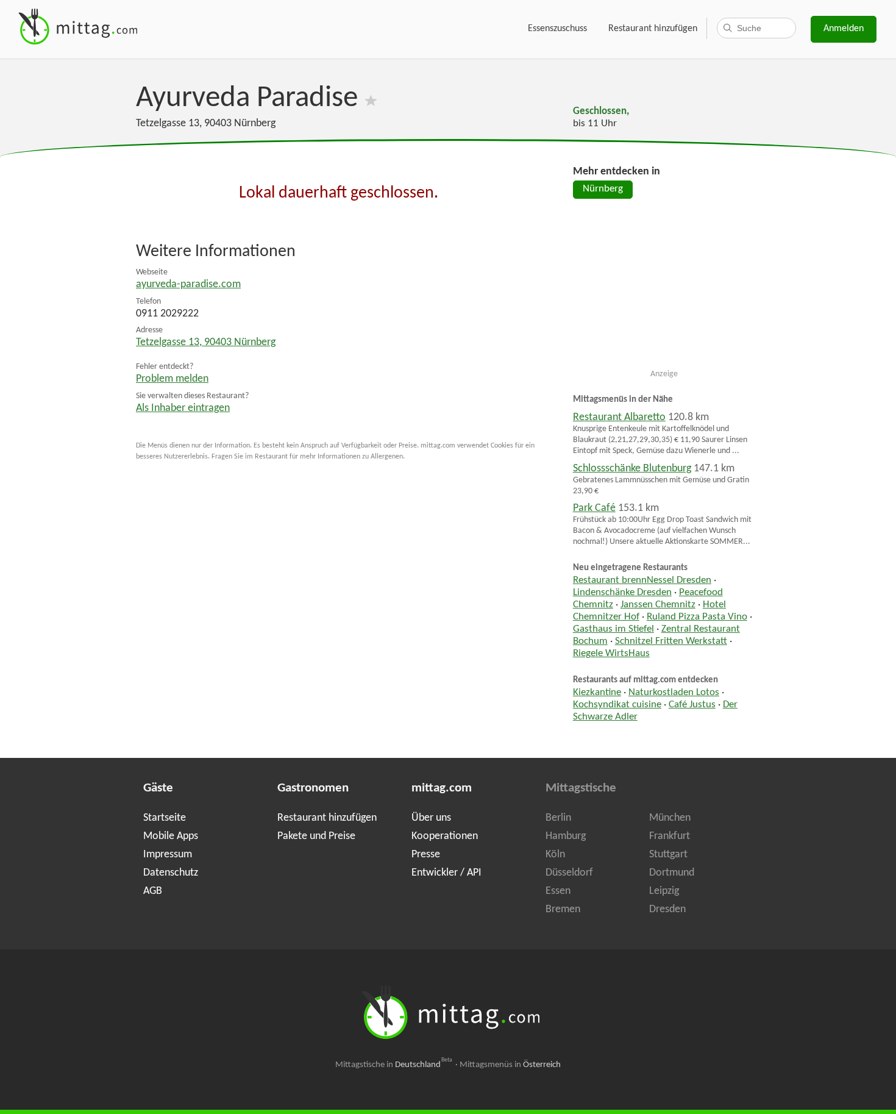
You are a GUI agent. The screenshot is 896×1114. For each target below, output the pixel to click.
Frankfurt (669, 836)
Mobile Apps (170, 836)
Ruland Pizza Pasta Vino (697, 617)
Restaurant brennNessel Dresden (642, 580)
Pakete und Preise (316, 836)
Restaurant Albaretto (619, 417)
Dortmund (671, 873)
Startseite (164, 818)
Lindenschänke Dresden (622, 593)
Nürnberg (603, 189)
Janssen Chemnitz (657, 605)
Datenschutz (170, 873)
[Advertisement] (664, 289)
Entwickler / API (446, 873)
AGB (152, 891)
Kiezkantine (597, 693)
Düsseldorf (569, 873)
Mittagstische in (393, 1064)
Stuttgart (668, 854)
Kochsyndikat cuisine (617, 705)
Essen (558, 891)
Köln (555, 854)
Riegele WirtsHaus (611, 654)
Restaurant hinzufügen (652, 29)
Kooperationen (444, 836)
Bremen (563, 909)
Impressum (167, 854)
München (670, 818)
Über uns (431, 818)
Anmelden (843, 29)
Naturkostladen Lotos (673, 693)
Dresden (667, 909)
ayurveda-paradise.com (188, 284)
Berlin (558, 818)
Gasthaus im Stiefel (613, 629)
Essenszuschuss (557, 29)
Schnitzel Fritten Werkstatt (671, 641)
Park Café (594, 508)
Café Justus (692, 705)
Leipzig (664, 891)
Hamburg (566, 836)
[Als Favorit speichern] (370, 98)
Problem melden (172, 379)
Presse (425, 854)
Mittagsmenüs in (510, 1064)
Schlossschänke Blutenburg (632, 468)
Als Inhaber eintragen (183, 408)
